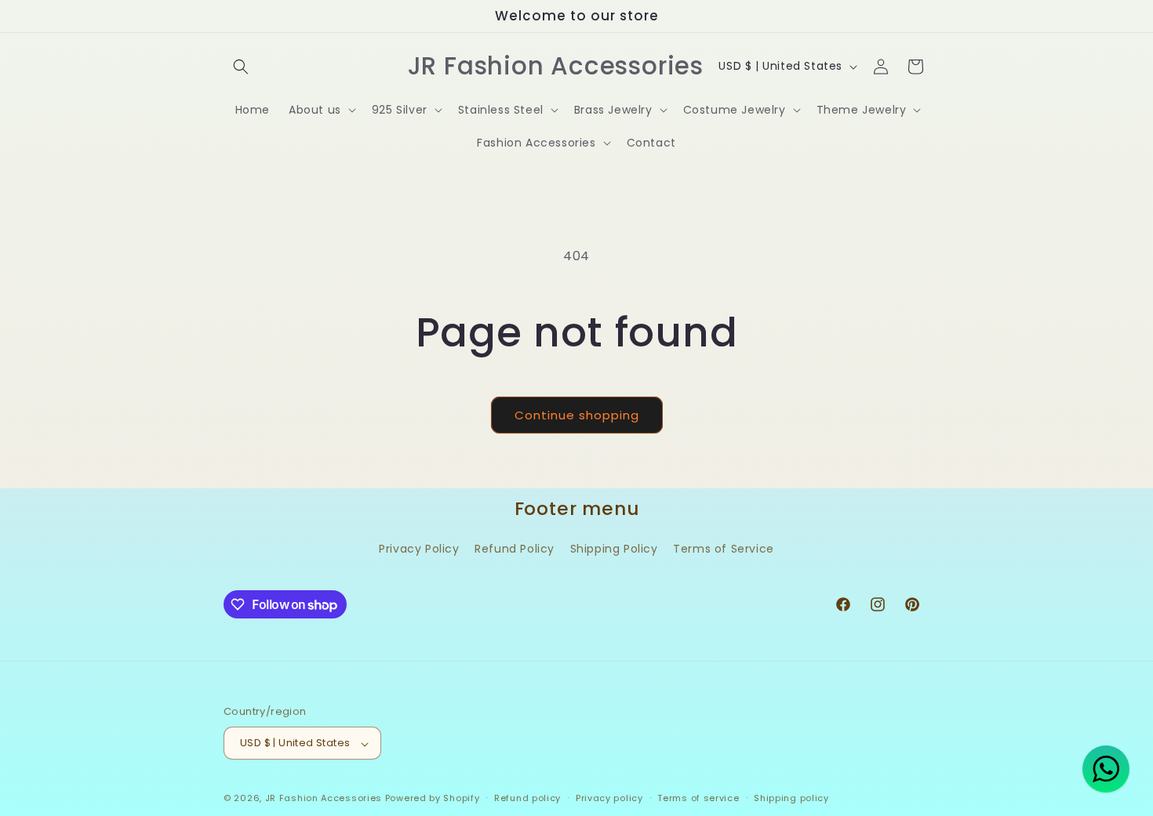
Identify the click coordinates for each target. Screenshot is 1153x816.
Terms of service (698, 798)
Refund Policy (515, 549)
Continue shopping (577, 415)
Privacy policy (609, 798)
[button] (241, 66)
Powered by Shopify (432, 798)
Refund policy (527, 798)
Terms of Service (723, 549)
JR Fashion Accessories (323, 798)
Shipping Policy (614, 549)
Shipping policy (791, 798)
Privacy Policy (419, 549)
